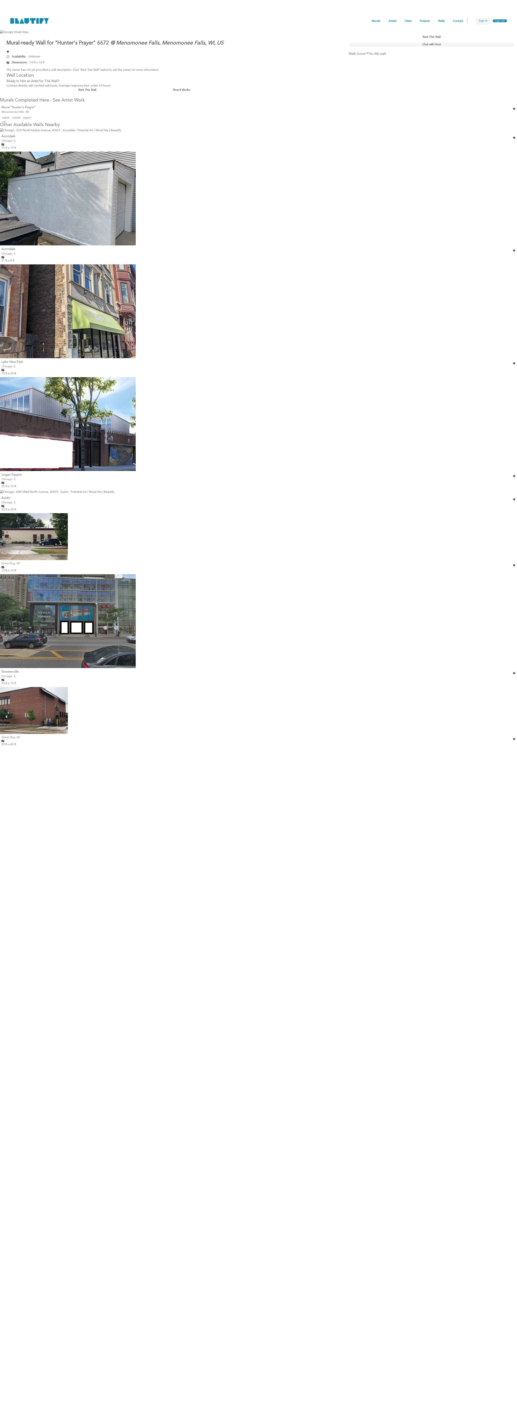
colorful (16, 118)
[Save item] (7, 51)
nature (6, 118)
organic (27, 118)
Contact (458, 21)
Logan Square (11, 474)
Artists (393, 21)
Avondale (8, 136)
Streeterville (10, 671)
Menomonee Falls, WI (15, 112)
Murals (376, 21)
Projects (425, 21)
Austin (5, 498)
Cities (408, 21)
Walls (441, 21)
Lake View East (12, 362)
